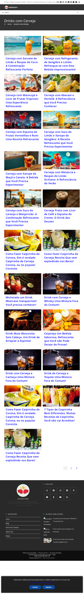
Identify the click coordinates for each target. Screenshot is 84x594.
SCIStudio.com (43, 555)
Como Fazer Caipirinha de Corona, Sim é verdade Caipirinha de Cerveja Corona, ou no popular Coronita (23, 261)
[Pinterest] (74, 490)
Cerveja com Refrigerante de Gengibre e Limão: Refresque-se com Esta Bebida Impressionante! (61, 64)
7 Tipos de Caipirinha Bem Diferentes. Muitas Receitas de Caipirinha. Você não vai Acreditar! (59, 415)
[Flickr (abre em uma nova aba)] (73, 2)
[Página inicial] (5, 24)
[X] (47, 490)
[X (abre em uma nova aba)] (57, 2)
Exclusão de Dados (55, 553)
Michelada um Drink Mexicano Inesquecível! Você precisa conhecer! (21, 301)
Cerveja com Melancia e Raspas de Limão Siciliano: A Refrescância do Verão (60, 177)
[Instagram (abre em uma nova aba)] (66, 2)
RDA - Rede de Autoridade (47, 558)
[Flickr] (47, 497)
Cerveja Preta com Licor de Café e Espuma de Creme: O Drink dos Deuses (60, 215)
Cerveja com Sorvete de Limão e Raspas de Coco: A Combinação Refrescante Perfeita (22, 64)
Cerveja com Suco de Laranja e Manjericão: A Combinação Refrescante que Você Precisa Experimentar (22, 217)
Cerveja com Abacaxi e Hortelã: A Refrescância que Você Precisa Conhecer (59, 100)
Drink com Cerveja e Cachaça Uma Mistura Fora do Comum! (20, 376)
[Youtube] (60, 497)
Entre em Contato (12, 527)
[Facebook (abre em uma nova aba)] (60, 2)
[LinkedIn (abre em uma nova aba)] (68, 2)
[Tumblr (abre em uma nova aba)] (71, 2)
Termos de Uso (43, 553)
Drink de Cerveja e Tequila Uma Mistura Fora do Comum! (58, 376)
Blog (7, 523)
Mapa (8, 536)
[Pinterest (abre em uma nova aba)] (63, 2)
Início (8, 519)
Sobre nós (9, 532)
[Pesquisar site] (77, 12)
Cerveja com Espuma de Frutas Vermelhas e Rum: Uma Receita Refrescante (22, 135)
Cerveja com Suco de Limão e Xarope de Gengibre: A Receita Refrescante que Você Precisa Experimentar (58, 139)
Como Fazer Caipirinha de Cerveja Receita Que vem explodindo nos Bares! (61, 257)
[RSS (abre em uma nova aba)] (79, 2)
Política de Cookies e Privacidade (42, 582)
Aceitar (35, 587)
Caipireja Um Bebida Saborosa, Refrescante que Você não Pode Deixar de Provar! (59, 339)
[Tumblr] (54, 497)
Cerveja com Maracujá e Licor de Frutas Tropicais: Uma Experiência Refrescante (22, 100)
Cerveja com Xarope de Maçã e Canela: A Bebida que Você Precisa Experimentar (22, 179)
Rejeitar (49, 587)
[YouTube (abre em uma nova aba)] (76, 2)
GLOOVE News (33, 555)
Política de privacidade (29, 553)
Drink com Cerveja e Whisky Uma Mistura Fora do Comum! (61, 301)
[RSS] (67, 497)
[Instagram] (60, 490)
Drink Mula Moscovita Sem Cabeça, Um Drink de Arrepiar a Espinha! (23, 337)
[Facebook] (54, 490)
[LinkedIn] (67, 490)
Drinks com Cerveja (21, 24)
